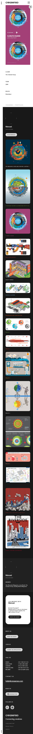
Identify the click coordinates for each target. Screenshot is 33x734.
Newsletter (13, 694)
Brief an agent (11, 636)
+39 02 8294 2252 (23, 669)
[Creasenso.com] (12, 2)
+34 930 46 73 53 (23, 667)
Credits (8, 729)
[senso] (1, 3)
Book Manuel (11, 134)
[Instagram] (7, 707)
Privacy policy (9, 726)
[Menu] (28, 2)
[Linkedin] (12, 707)
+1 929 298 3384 (23, 664)
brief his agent (15, 617)
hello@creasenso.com (14, 681)
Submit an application (14, 649)
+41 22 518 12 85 (23, 665)
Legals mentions (10, 723)
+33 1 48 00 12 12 (23, 662)
